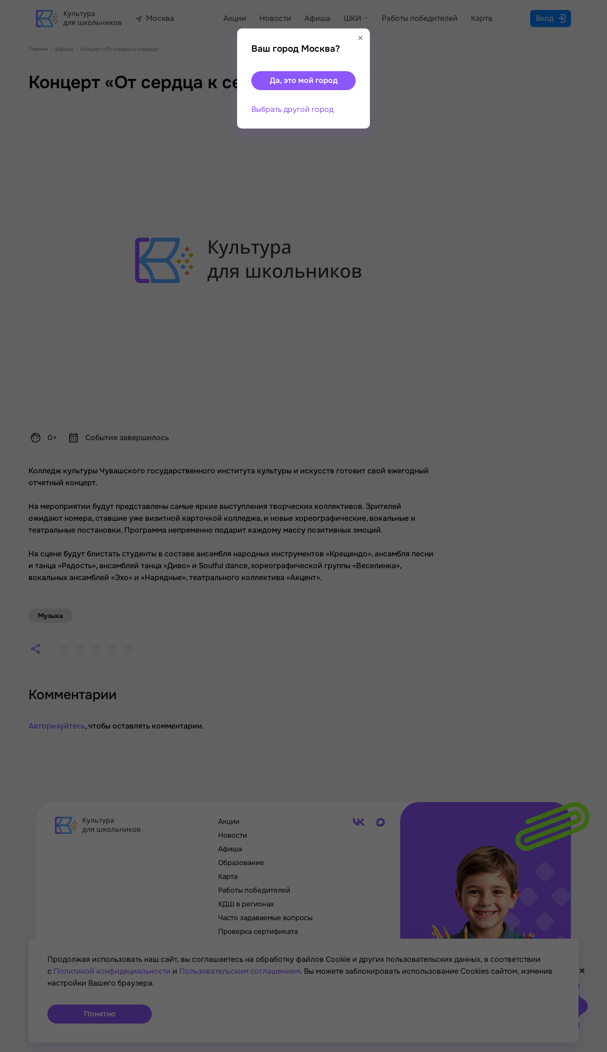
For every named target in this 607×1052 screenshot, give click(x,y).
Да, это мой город (304, 80)
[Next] (590, 526)
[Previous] (21, 526)
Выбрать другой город (292, 109)
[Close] (360, 38)
